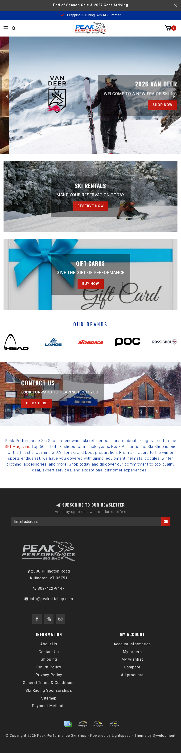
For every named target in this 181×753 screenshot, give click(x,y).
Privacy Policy (48, 675)
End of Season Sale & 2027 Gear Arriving (90, 5)
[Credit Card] (68, 724)
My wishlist (132, 659)
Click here (37, 403)
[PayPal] (98, 724)
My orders (132, 652)
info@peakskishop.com (51, 599)
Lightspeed (121, 736)
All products (132, 675)
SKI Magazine (17, 446)
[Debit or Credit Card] (83, 724)
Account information (132, 644)
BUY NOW (90, 284)
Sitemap (49, 698)
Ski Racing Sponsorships (48, 690)
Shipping (49, 659)
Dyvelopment (164, 736)
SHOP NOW (153, 105)
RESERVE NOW (91, 206)
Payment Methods (49, 706)
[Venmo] (113, 724)
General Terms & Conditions (49, 682)
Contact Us (49, 652)
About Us (48, 644)
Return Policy (48, 667)
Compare (132, 667)
